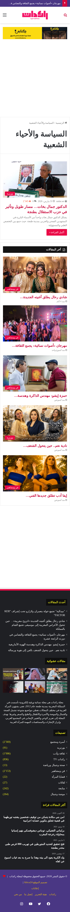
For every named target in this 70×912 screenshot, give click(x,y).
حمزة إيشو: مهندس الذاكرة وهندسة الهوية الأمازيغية (37, 644)
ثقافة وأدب (59, 753)
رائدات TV (59, 759)
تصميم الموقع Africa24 (35, 882)
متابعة (61, 788)
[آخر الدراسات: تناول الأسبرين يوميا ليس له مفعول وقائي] (57, 687)
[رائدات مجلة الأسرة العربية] (35, 15)
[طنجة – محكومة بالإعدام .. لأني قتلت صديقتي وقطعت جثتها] (35, 674)
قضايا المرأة (58, 776)
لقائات (61, 782)
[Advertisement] (35, 78)
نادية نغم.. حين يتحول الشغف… (45, 446)
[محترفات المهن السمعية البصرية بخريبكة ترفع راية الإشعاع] (35, 687)
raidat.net (60, 201)
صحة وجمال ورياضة (54, 765)
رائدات (52, 894)
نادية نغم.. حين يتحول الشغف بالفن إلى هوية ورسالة (36, 650)
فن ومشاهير (58, 771)
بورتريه (61, 747)
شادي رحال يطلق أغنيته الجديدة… (43, 297)
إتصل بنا (28, 894)
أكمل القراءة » (56, 232)
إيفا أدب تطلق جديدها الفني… (46, 495)
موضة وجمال (58, 794)
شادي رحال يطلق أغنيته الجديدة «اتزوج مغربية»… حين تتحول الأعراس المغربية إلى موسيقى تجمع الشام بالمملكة (35, 625)
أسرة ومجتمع (57, 742)
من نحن (18, 894)
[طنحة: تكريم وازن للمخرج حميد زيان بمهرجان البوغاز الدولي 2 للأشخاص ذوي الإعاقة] (57, 674)
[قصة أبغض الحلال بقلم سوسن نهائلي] (13, 687)
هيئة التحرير (41, 894)
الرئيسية (60, 122)
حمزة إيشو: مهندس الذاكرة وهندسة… (40, 396)
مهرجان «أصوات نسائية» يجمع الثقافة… (39, 345)
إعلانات (35, 888)
